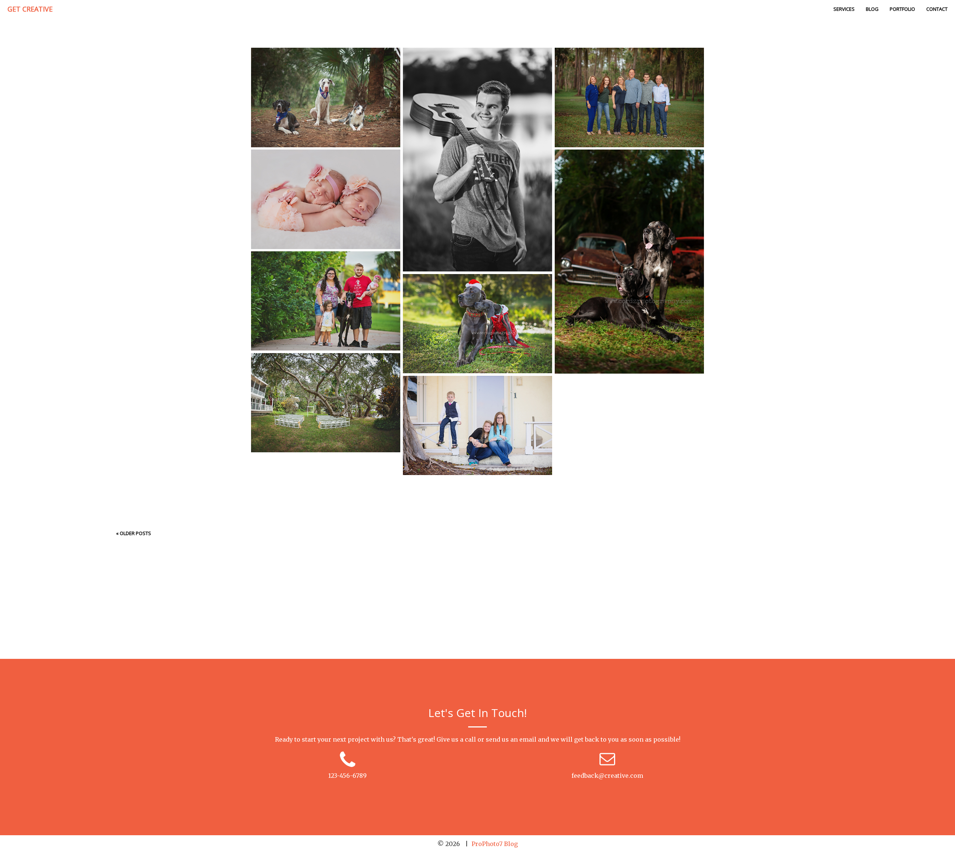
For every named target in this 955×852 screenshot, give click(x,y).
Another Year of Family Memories (628, 73)
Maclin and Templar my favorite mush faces (629, 262)
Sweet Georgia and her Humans (325, 277)
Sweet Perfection (325, 175)
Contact (937, 9)
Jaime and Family (477, 426)
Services (844, 9)
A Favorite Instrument (476, 160)
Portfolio (902, 9)
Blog (872, 9)
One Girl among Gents (325, 73)
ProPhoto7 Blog (495, 844)
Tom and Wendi (325, 403)
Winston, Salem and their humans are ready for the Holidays (476, 324)
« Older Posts (133, 533)
